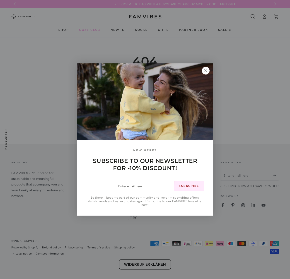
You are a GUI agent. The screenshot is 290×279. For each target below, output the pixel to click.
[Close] (206, 71)
